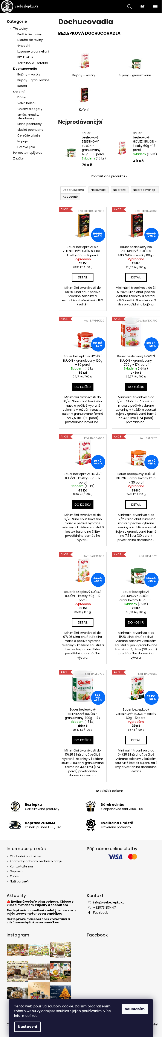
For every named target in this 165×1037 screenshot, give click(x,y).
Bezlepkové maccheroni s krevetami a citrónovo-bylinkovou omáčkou (38, 921)
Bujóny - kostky (28, 74)
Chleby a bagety (29, 109)
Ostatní (18, 92)
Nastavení (27, 1026)
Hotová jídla (26, 147)
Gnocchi (23, 46)
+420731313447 (104, 907)
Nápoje (22, 141)
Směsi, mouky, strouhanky (28, 116)
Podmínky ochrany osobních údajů (36, 861)
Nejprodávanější (144, 190)
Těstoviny (20, 28)
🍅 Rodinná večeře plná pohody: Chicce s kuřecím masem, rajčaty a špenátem (40, 903)
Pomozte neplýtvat (27, 152)
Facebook (100, 912)
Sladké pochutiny (30, 130)
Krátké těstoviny (29, 34)
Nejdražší (119, 190)
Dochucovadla (25, 68)
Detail (82, 277)
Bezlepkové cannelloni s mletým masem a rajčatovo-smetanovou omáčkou (41, 912)
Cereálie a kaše (28, 135)
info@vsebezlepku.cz (109, 902)
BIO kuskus (25, 57)
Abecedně (70, 197)
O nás (14, 876)
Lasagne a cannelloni (33, 51)
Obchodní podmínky (25, 856)
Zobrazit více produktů (108, 176)
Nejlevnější (98, 190)
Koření (22, 86)
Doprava (16, 871)
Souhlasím (135, 1009)
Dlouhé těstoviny (30, 40)
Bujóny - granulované (33, 80)
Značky (18, 158)
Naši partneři (19, 881)
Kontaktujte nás (22, 866)
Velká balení (26, 103)
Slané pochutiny (29, 124)
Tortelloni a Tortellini (32, 63)
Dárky (21, 97)
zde (35, 1015)
